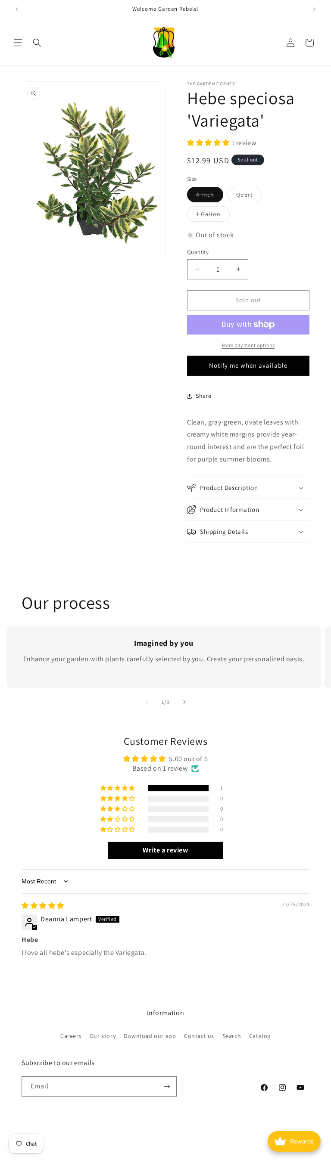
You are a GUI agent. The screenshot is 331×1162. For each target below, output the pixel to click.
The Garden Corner (60, 1151)
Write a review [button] (165, 850)
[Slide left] (146, 702)
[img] (43, 905)
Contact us (199, 1036)
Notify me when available (248, 365)
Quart (249, 196)
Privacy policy (151, 1151)
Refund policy (235, 1151)
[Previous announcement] (16, 9)
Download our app (150, 1036)
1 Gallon (213, 216)
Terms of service (193, 1151)
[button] (18, 42)
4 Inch (209, 196)
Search (231, 1036)
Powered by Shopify (104, 1151)
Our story (103, 1036)
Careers (70, 1036)
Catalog (260, 1036)
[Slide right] (184, 702)
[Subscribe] (166, 1086)
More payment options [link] (248, 345)
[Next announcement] (314, 9)
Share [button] (204, 396)
